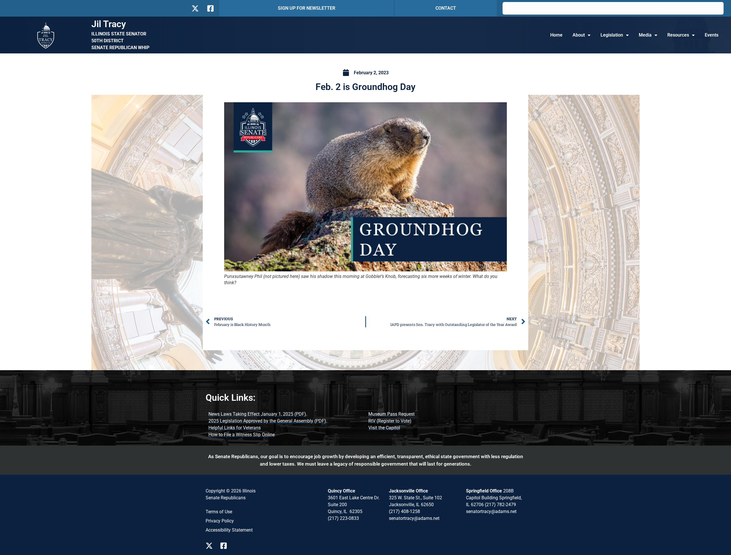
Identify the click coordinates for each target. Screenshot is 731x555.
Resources (678, 35)
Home (556, 35)
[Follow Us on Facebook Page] (225, 545)
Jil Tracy (108, 24)
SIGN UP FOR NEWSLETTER (306, 8)
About (579, 35)
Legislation (612, 35)
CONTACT (445, 8)
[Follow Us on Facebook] (210, 8)
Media (645, 35)
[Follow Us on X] (195, 8)
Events (711, 35)
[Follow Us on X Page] (211, 545)
